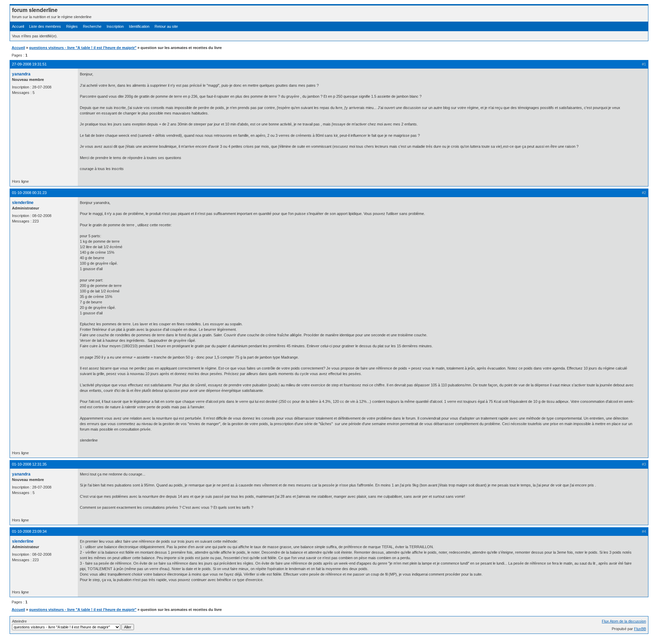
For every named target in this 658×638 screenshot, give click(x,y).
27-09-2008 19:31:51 (29, 64)
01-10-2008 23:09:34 (29, 531)
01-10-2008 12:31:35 (29, 464)
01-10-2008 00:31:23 (29, 193)
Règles (72, 26)
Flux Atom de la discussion (624, 621)
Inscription (115, 26)
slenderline (23, 202)
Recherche (92, 26)
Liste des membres (45, 26)
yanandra (21, 74)
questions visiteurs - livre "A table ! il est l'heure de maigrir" (82, 48)
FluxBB (640, 629)
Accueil (18, 26)
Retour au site (166, 26)
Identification (139, 26)
